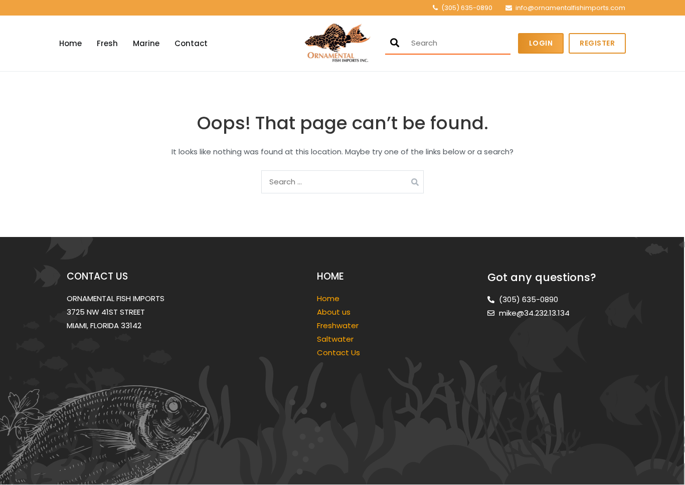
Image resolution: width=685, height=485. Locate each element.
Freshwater (339, 325)
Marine (146, 43)
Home (70, 43)
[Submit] (394, 43)
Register (597, 43)
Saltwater (336, 339)
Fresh (107, 43)
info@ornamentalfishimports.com (570, 8)
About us (334, 312)
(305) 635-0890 (466, 8)
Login (541, 43)
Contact (191, 43)
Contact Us (338, 352)
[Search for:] (342, 181)
